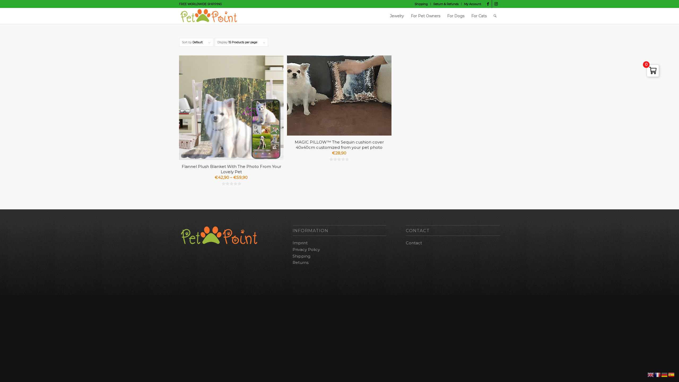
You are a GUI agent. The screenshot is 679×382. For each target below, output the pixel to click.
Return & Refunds (446, 4)
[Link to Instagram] (496, 4)
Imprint (300, 242)
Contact (414, 242)
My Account (472, 4)
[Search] (495, 16)
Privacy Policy (306, 249)
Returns (300, 262)
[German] (664, 374)
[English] (650, 374)
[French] (657, 374)
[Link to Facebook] (488, 4)
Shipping (421, 4)
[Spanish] (671, 374)
